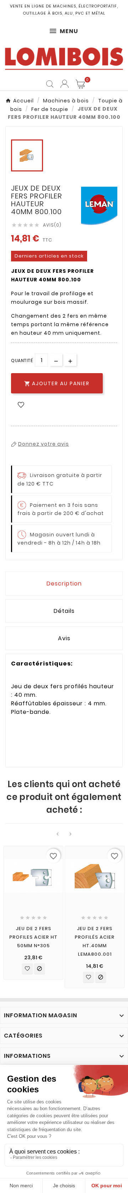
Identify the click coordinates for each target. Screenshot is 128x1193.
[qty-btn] (70, 360)
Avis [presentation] (64, 638)
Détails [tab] (64, 611)
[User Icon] (64, 84)
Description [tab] (64, 583)
